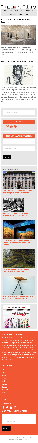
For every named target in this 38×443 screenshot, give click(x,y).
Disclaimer (26, 437)
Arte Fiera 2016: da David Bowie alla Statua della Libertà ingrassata (18, 297)
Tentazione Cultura (19, 7)
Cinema (4, 372)
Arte (3, 369)
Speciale (26, 439)
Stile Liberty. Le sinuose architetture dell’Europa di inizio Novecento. (18, 192)
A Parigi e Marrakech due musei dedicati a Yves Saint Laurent (16, 214)
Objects (4, 387)
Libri (3, 381)
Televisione (5, 396)
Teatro (4, 393)
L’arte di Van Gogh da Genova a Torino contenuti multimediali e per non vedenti (19, 242)
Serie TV (5, 390)
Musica (4, 384)
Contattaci (11, 437)
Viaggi (4, 399)
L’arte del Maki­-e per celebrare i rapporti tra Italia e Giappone (16, 270)
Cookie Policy (19, 437)
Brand (6, 437)
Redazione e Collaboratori (16, 439)
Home (31, 437)
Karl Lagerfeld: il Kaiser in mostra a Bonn (17, 62)
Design (4, 375)
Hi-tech (4, 378)
